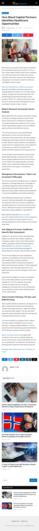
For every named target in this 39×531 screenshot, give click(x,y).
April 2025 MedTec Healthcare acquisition (19, 87)
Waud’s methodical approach (11, 335)
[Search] (36, 3)
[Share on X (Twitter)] (17, 35)
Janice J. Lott (10, 28)
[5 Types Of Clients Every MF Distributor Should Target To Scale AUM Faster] (19, 452)
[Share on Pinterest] (28, 35)
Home (3, 8)
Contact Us (15, 521)
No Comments (29, 28)
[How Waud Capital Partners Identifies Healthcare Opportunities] (19, 50)
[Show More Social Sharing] (35, 35)
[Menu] (3, 3)
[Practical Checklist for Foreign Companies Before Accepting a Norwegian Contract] (19, 422)
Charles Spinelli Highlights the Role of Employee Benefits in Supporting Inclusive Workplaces (25, 494)
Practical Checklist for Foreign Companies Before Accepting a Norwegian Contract (23, 505)
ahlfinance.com (30, 525)
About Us (24, 521)
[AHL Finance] (19, 3)
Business (5, 13)
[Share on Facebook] (7, 35)
